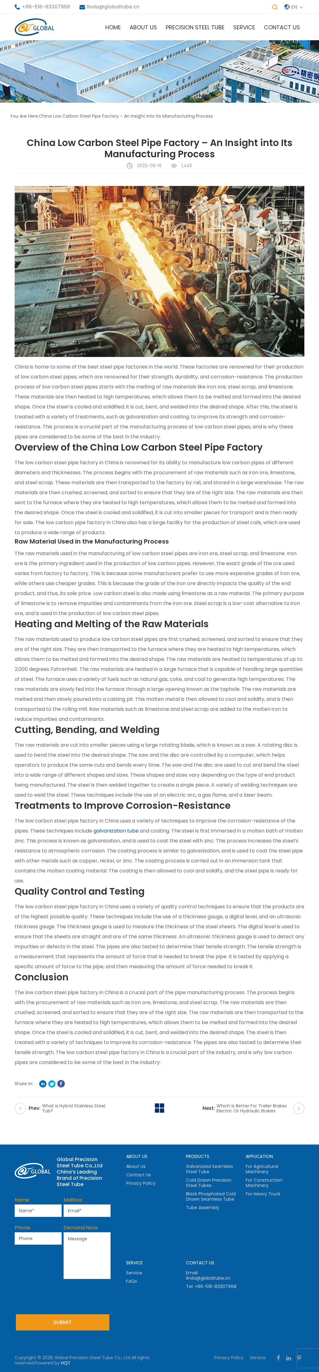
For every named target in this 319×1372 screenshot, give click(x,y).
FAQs (131, 1281)
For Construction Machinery (264, 1183)
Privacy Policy (140, 1183)
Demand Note (81, 1228)
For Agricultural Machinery (262, 1169)
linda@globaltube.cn (113, 7)
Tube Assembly (202, 1207)
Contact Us (282, 27)
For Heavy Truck (263, 1194)
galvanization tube (116, 830)
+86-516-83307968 (46, 7)
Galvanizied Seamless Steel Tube (209, 1169)
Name (22, 1200)
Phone (22, 1228)
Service (244, 27)
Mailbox (73, 1200)
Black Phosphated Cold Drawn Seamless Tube (211, 1196)
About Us (143, 27)
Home (113, 27)
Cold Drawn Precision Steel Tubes (208, 1183)
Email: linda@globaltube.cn (208, 1275)
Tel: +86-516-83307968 (211, 1286)
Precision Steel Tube (195, 27)
